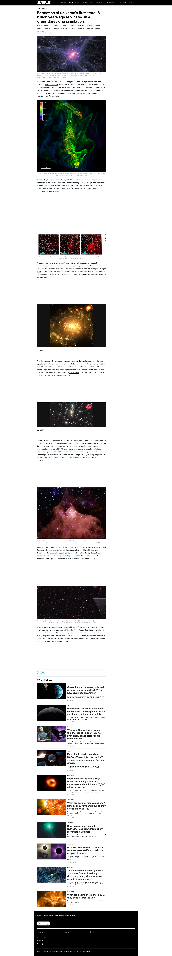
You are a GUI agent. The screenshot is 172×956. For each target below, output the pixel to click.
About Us (40, 932)
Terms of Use (41, 944)
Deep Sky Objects (87, 2)
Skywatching (100, 2)
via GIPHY (40, 351)
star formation (62, 443)
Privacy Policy (42, 938)
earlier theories (42, 277)
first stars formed (51, 84)
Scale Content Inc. (59, 915)
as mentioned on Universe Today (83, 559)
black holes (63, 452)
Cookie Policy (41, 941)
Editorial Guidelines (44, 935)
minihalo (90, 188)
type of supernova (88, 367)
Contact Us (65, 932)
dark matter (66, 188)
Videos (131, 2)
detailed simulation (54, 82)
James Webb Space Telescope (74, 627)
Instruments (111, 2)
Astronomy (63, 2)
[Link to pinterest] (93, 933)
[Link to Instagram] (90, 932)
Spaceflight (122, 2)
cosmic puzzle (65, 559)
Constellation (74, 2)
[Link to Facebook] (87, 932)
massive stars (74, 372)
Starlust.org (41, 915)
